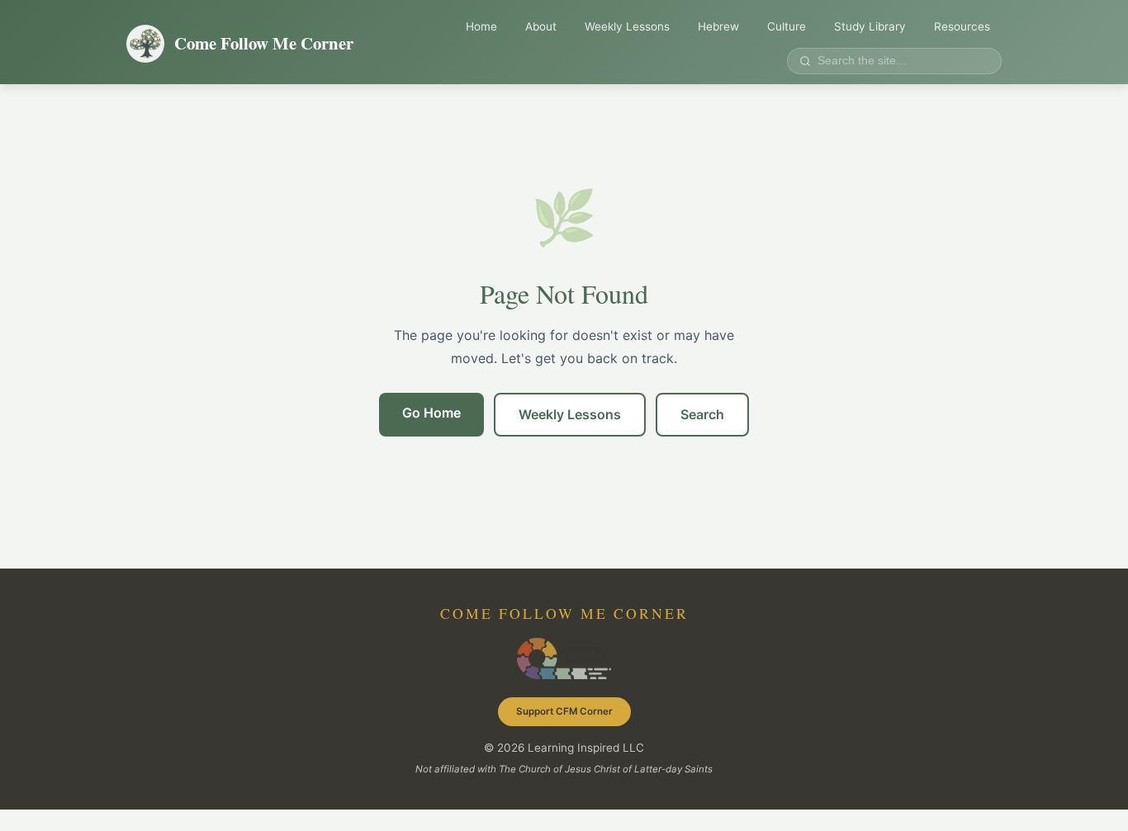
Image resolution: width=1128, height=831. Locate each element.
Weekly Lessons (627, 26)
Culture (786, 26)
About (541, 26)
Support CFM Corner (564, 711)
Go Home (431, 412)
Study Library (870, 26)
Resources (962, 26)
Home (481, 26)
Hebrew (718, 26)
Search (702, 414)
